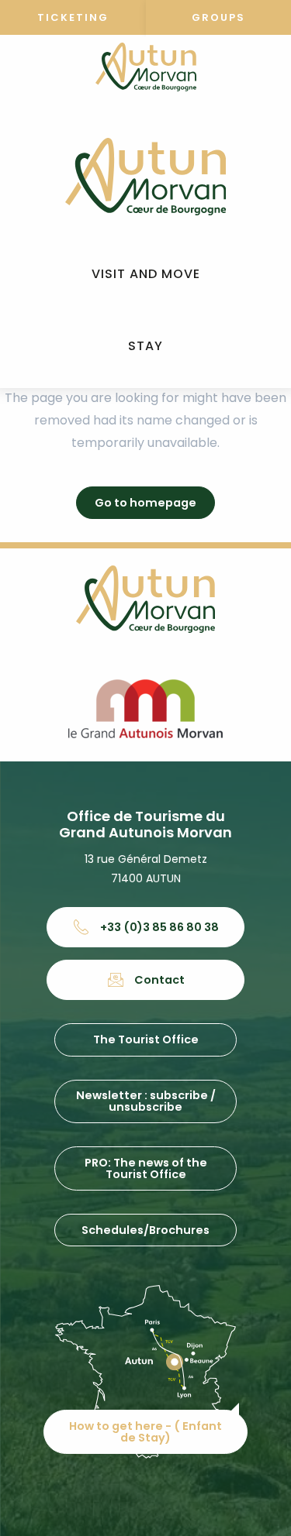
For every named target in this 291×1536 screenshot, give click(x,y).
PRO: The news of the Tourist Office (146, 1168)
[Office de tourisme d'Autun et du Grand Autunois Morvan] (145, 176)
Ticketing (73, 17)
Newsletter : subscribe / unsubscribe (146, 1101)
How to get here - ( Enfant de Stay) (145, 1431)
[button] (145, 275)
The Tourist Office (146, 1039)
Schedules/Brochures (145, 1230)
